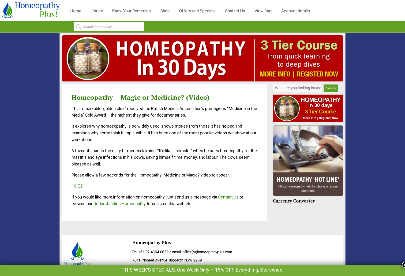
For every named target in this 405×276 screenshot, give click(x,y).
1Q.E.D (77, 186)
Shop (165, 11)
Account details (295, 11)
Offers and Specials (197, 11)
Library (97, 11)
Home (75, 11)
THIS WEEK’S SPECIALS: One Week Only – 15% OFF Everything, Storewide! (202, 270)
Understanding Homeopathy (120, 203)
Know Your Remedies (131, 11)
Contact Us (235, 11)
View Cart (263, 11)
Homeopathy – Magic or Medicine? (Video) (140, 97)
